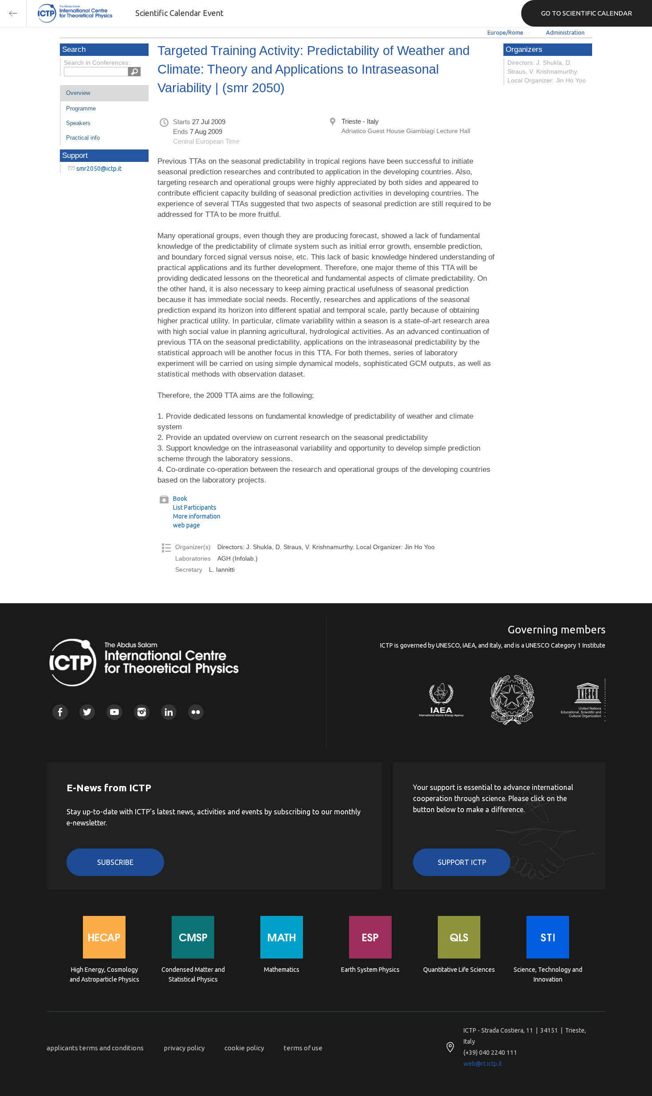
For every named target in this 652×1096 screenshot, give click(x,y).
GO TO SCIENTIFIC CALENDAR (586, 13)
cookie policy (244, 1048)
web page (186, 525)
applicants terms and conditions (95, 1048)
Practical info (83, 137)
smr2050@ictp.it (99, 168)
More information (196, 516)
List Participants (194, 507)
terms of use (303, 1048)
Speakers (78, 123)
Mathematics (281, 969)
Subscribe (115, 862)
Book (180, 498)
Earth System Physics (370, 969)
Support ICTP (462, 862)
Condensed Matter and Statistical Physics (193, 974)
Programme (81, 108)
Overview (78, 93)
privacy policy (184, 1048)
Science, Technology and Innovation (548, 974)
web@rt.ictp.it (482, 1063)
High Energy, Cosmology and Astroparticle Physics (104, 974)
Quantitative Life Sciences (459, 969)
